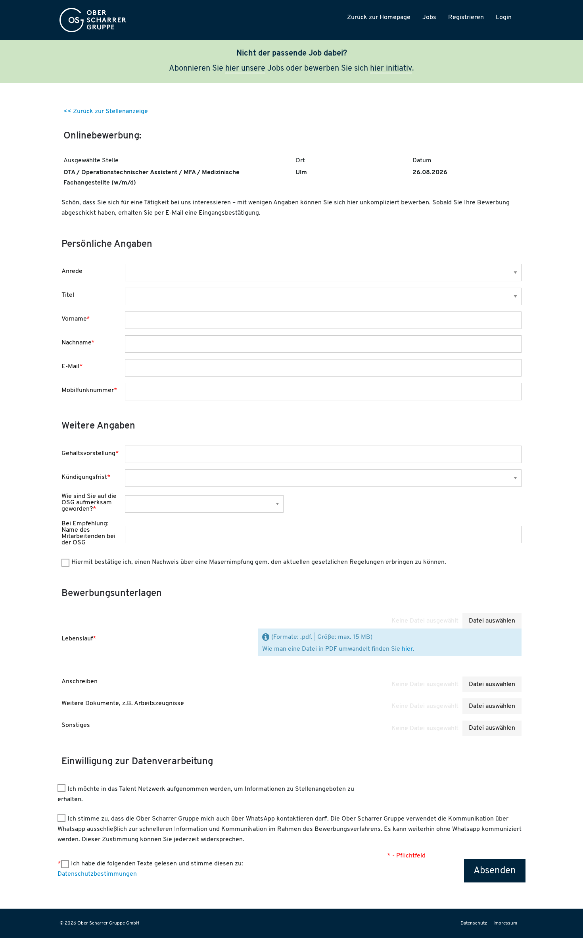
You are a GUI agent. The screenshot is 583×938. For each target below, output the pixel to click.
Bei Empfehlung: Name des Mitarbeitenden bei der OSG (88, 533)
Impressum (505, 923)
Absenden (495, 871)
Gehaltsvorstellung (90, 453)
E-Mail (72, 366)
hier (407, 649)
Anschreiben (79, 682)
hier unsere (245, 69)
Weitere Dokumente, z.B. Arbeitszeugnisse (122, 703)
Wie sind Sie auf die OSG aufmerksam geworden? (89, 502)
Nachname (78, 343)
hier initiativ (391, 69)
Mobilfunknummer (89, 390)
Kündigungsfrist (86, 477)
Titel (67, 295)
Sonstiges (75, 725)
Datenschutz (473, 923)
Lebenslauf (78, 639)
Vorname (75, 319)
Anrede (71, 271)
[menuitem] (92, 20)
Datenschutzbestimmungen (97, 874)
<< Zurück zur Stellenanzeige (105, 111)
